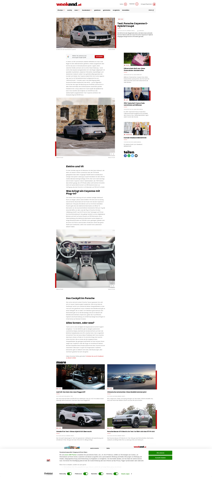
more (150, 10)
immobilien (125, 10)
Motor (121, 19)
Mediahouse (129, 134)
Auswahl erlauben (160, 457)
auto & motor (94, 448)
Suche (121, 4)
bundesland (86, 10)
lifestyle (60, 10)
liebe (108, 448)
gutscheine (106, 10)
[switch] (85, 473)
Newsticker (132, 4)
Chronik (127, 65)
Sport (127, 100)
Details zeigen (125, 473)
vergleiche (116, 10)
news (76, 10)
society (69, 10)
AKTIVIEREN (99, 56)
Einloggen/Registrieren (146, 4)
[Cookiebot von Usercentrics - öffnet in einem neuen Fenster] (48, 474)
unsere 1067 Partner (70, 454)
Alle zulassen (160, 453)
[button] (111, 154)
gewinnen (97, 10)
